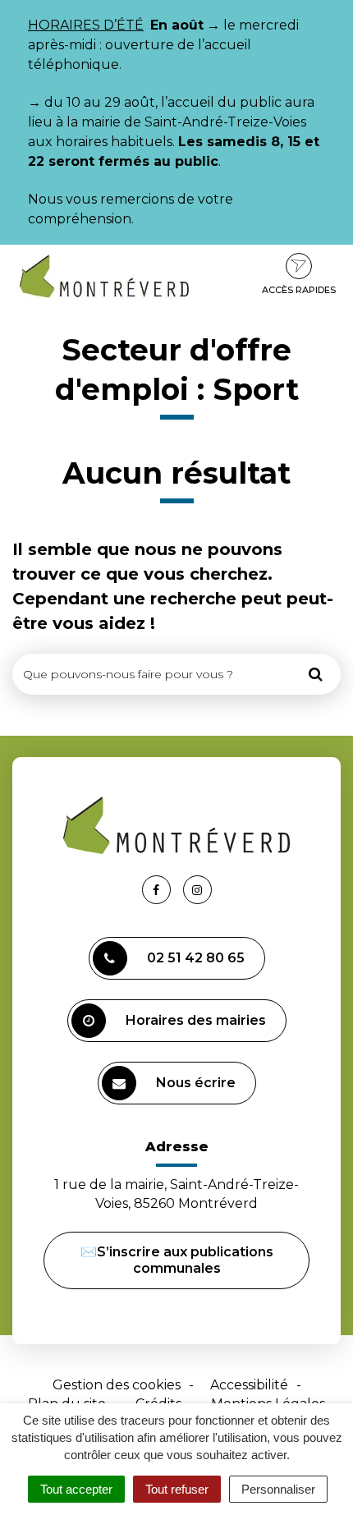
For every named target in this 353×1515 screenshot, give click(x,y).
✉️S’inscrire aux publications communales (176, 1260)
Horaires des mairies (196, 1020)
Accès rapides (299, 290)
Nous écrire (196, 1082)
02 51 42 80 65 (196, 958)
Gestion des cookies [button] (117, 1385)
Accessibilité (249, 1385)
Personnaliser (278, 1489)
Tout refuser (177, 1489)
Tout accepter (76, 1489)
